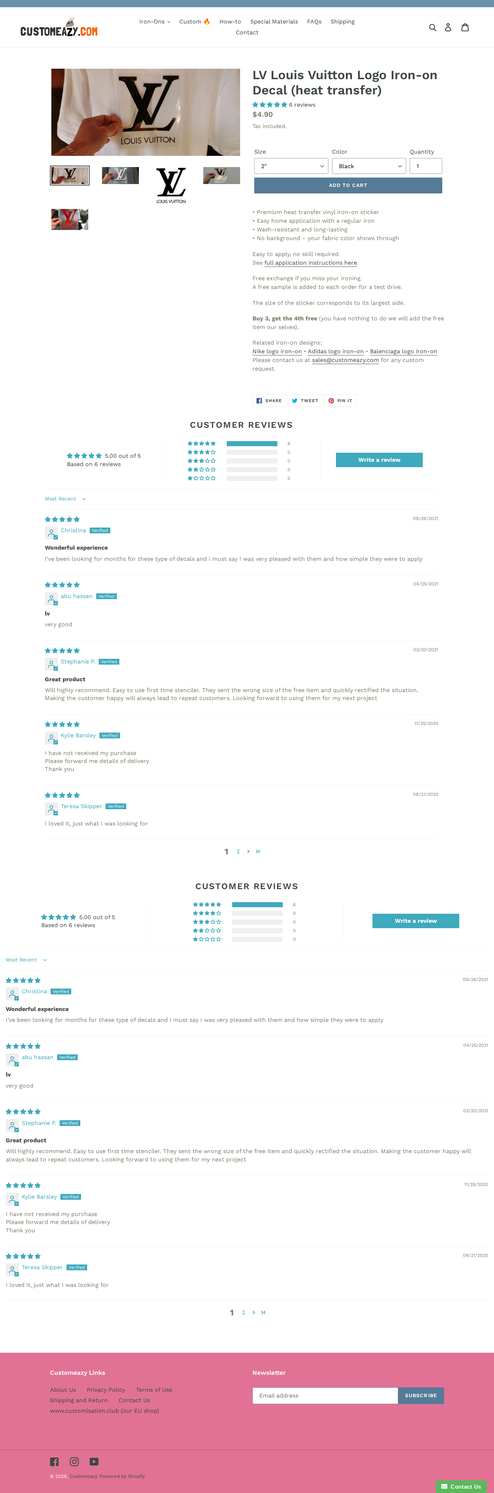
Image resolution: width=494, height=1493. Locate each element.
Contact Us (134, 1400)
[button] (270, 104)
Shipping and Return (79, 1400)
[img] (62, 519)
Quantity (422, 151)
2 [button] (238, 851)
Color (340, 151)
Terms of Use (154, 1389)
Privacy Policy (106, 1389)
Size (260, 151)
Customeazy (83, 1476)
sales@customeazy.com (345, 360)
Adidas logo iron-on (336, 351)
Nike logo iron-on (277, 351)
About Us (63, 1389)
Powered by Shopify (122, 1476)
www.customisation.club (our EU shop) (104, 1410)
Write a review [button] (379, 459)
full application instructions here (310, 262)
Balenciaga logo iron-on (403, 351)
